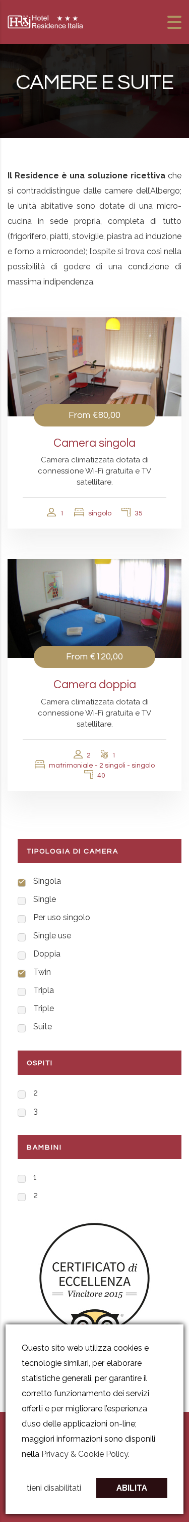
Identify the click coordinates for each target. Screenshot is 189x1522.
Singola (47, 881)
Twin (42, 972)
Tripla (43, 990)
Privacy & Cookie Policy (84, 1454)
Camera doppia (94, 685)
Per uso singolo (61, 917)
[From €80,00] (94, 366)
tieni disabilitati (54, 1488)
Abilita (131, 1488)
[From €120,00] (94, 608)
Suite (42, 1026)
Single (44, 899)
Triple (43, 1008)
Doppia (46, 954)
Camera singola (94, 443)
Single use (52, 935)
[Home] (45, 21)
